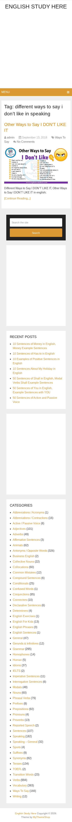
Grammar (18, 648)
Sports (17, 747)
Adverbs (18, 534)
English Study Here (36, 6)
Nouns (17, 692)
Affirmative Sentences (26, 539)
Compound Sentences (27, 577)
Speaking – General (25, 741)
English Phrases (23, 627)
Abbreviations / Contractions (30, 517)
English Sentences (24, 632)
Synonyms (19, 758)
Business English (23, 556)
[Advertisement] (36, 50)
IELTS (16, 670)
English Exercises (24, 616)
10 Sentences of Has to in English (34, 353)
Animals (18, 545)
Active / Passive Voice (26, 523)
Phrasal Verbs (21, 698)
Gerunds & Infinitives (25, 643)
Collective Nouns (23, 561)
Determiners (20, 610)
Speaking (19, 736)
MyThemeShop (41, 817)
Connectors (20, 599)
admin (11, 137)
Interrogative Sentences (27, 681)
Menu (5, 92)
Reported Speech (24, 725)
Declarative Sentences (27, 605)
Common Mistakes (24, 572)
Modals (17, 687)
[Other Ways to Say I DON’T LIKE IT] (36, 165)
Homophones (21, 654)
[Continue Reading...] (17, 198)
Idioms (17, 665)
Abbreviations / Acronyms (28, 512)
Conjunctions (21, 594)
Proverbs (18, 719)
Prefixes (18, 703)
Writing (17, 796)
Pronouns (19, 714)
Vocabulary (20, 785)
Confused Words (23, 588)
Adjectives (19, 528)
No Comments (26, 141)
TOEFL (17, 769)
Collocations (20, 567)
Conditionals (20, 583)
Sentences (19, 730)
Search (36, 232)
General (18, 638)
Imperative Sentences (26, 676)
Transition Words (23, 774)
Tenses (17, 763)
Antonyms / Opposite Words (30, 550)
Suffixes (18, 752)
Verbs (16, 779)
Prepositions (20, 709)
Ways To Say (21, 790)
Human (17, 659)
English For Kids (23, 621)
